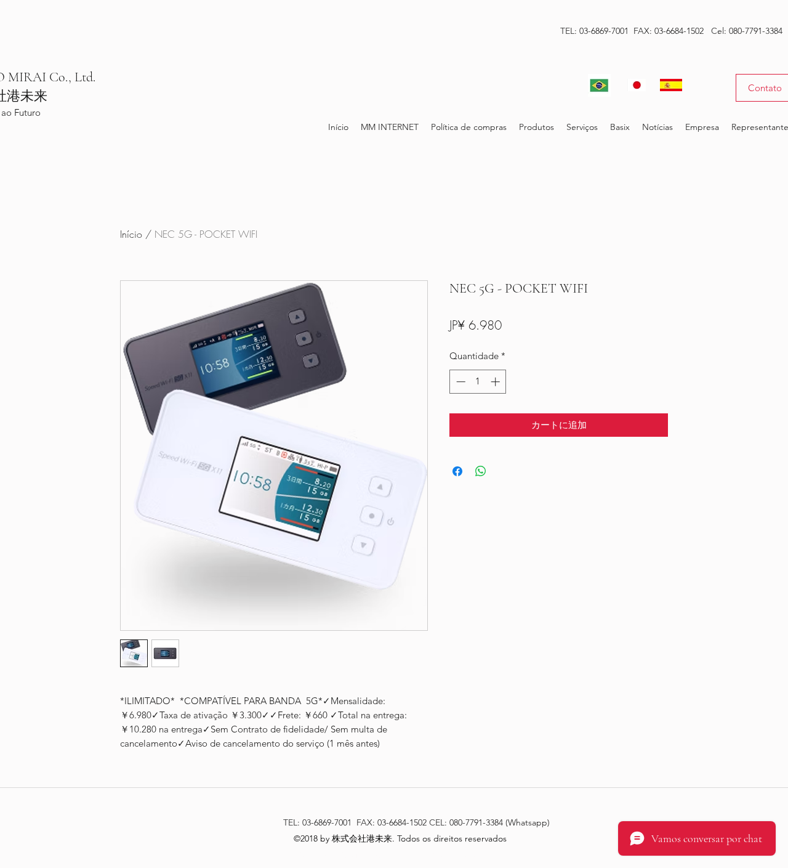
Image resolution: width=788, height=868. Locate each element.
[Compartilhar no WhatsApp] (480, 471)
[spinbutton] (478, 381)
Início (131, 234)
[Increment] (496, 381)
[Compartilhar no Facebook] (457, 471)
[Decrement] (459, 381)
